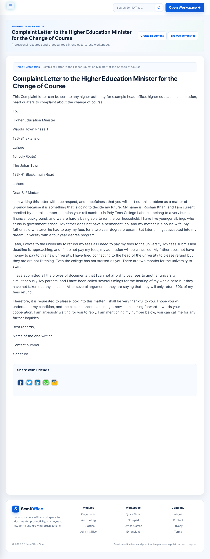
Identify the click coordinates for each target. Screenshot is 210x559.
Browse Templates (183, 35)
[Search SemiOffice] (159, 7)
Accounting (88, 520)
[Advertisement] (105, 442)
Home (19, 66)
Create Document (152, 35)
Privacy (178, 525)
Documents (88, 514)
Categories (33, 66)
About (178, 514)
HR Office (88, 525)
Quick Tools (133, 514)
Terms (178, 531)
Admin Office (88, 531)
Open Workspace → (185, 7)
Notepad (133, 520)
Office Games (133, 525)
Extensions (133, 531)
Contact (178, 520)
